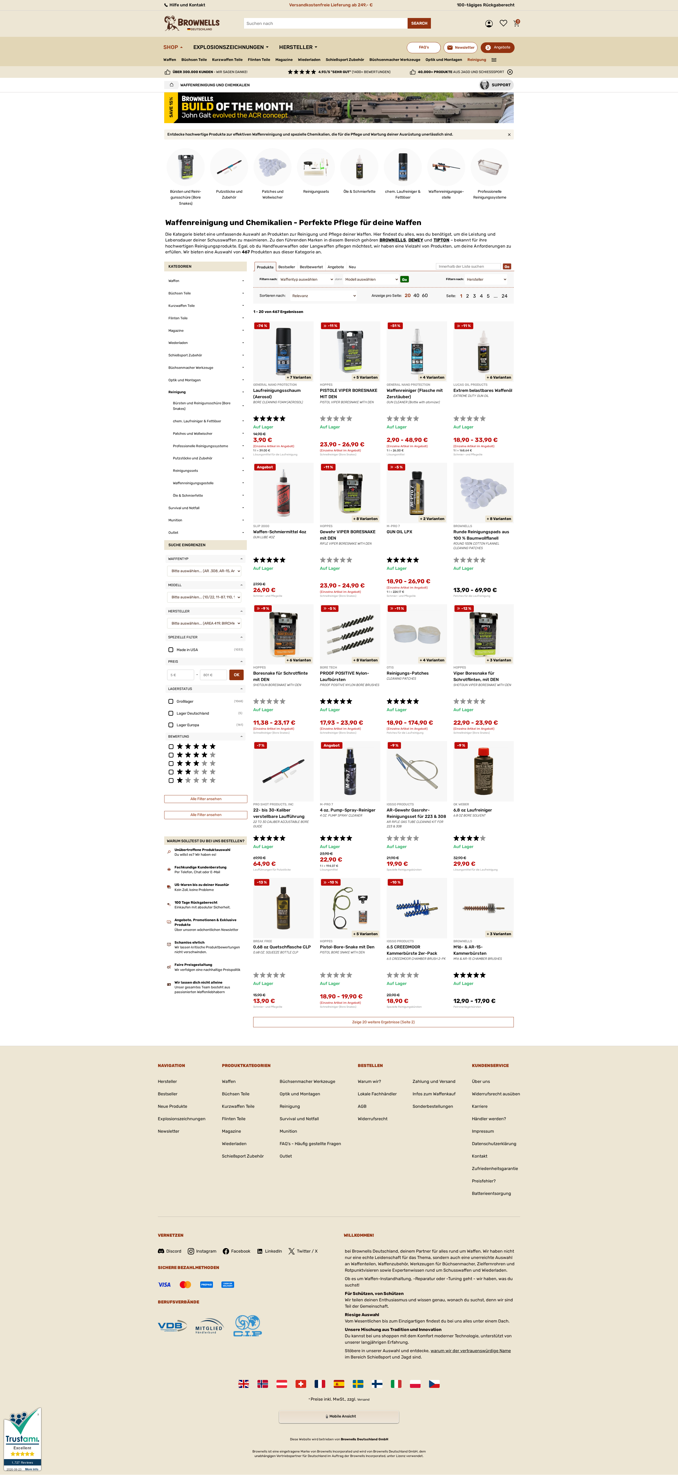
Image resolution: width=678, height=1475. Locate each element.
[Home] (170, 85)
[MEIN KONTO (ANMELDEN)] (490, 24)
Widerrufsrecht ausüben (496, 1093)
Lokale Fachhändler (377, 1093)
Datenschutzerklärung (494, 1143)
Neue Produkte (172, 1106)
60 (425, 295)
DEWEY (415, 240)
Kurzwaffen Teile (227, 59)
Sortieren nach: (273, 295)
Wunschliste (504, 23)
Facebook (240, 1251)
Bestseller (167, 1093)
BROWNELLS (393, 240)
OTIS (390, 667)
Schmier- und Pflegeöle (468, 454)
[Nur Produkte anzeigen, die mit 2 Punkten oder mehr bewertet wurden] (205, 771)
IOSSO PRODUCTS (400, 804)
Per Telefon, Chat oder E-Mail (197, 872)
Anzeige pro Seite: (387, 295)
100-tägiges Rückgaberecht (486, 4)
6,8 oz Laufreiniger (472, 810)
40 (416, 295)
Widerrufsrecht (372, 1118)
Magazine (284, 59)
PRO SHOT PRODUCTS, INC (273, 804)
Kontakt (479, 1156)
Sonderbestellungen (433, 1106)
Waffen (169, 59)
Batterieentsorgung (491, 1193)
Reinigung (476, 59)
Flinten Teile (259, 59)
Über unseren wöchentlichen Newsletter (206, 930)
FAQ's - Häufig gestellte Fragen (310, 1143)
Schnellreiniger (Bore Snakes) (338, 454)
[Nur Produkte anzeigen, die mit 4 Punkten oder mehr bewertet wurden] (205, 754)
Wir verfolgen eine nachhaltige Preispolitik (207, 970)
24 (504, 296)
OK (236, 674)
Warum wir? (369, 1081)
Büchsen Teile (194, 59)
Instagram (206, 1251)
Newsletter (168, 1131)
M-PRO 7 (393, 526)
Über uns (481, 1081)
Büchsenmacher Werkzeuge (394, 59)
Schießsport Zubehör (345, 60)
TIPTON (441, 240)
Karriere (480, 1106)
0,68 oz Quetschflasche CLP (282, 946)
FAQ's (424, 47)
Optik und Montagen (444, 59)
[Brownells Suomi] (377, 1384)
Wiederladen (309, 59)
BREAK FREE (262, 941)
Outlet (286, 1156)
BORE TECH (328, 667)
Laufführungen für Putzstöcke (272, 869)
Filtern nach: (268, 279)
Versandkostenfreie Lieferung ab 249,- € (331, 4)
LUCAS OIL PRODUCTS (470, 385)
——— (494, 59)
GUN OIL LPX (399, 531)
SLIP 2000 (261, 526)
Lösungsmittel (395, 454)
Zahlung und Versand (434, 1081)
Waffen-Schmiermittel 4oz (279, 531)
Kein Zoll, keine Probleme (194, 890)
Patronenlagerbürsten (467, 1006)
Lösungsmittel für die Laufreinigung (275, 454)
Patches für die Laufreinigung (471, 596)
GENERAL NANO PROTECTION (275, 385)
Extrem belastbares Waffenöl (482, 390)
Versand (363, 1399)
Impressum (483, 1131)
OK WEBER (461, 804)
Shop (170, 47)
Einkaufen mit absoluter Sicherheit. (202, 907)
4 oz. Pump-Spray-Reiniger (348, 810)
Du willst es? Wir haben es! (195, 855)
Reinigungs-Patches (408, 673)
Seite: (451, 296)
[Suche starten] (419, 23)
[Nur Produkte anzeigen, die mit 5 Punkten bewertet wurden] (205, 746)
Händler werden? (489, 1118)
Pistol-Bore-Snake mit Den (347, 946)
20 (408, 295)
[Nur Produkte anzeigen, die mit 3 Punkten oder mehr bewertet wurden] (205, 763)
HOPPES (326, 385)
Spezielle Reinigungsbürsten (404, 869)
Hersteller (296, 47)
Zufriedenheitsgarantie (495, 1168)
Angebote (502, 47)
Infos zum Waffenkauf (434, 1093)
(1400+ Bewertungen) (354, 72)
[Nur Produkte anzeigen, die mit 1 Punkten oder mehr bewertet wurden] (205, 780)
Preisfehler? (484, 1180)
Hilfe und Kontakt (186, 4)
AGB (362, 1106)
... (496, 296)
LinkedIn (273, 1251)
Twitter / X (307, 1251)
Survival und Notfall (299, 1118)
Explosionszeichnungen (228, 47)
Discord (173, 1251)
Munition (288, 1131)
